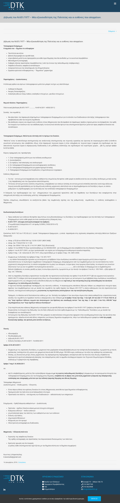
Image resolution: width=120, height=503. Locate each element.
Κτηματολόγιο (49, 489)
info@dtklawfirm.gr (90, 489)
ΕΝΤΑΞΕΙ (94, 499)
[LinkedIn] (4, 489)
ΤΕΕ (45, 487)
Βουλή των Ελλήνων (52, 482)
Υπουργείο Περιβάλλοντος (54, 484)
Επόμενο (111, 31)
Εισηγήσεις (22, 462)
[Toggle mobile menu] (115, 3)
